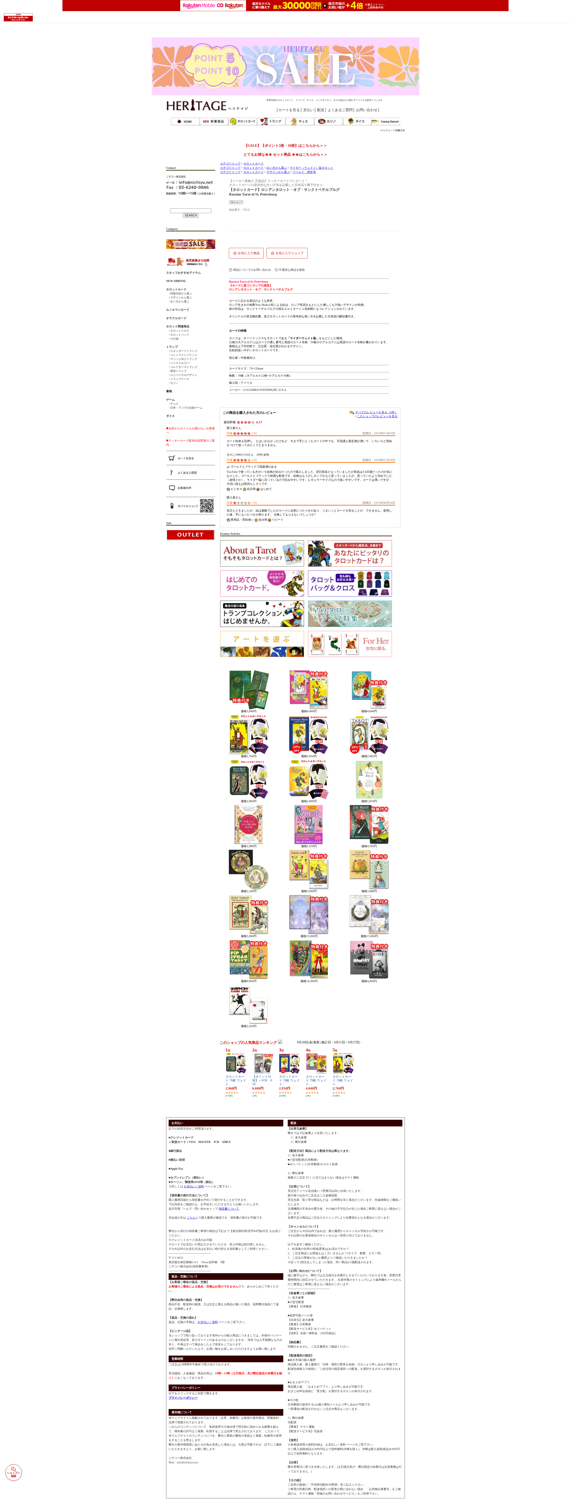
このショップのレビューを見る (377, 416)
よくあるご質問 (340, 110)
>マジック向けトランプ (181, 359)
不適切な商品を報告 (292, 269)
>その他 (172, 338)
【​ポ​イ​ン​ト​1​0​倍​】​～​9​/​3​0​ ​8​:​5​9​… (262, 1080)
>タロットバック (177, 334)
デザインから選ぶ (278, 172)
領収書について (229, 1208)
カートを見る (289, 110)
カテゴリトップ (230, 163)
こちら (191, 1217)
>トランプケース (177, 379)
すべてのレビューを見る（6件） (376, 412)
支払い (308, 110)
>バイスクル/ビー (178, 363)
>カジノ (172, 383)
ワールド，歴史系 (304, 172)
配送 (320, 110)
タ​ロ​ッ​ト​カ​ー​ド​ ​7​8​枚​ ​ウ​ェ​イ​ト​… (236, 1080)
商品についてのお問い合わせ (252, 269)
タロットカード (253, 163)
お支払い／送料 (194, 1186)
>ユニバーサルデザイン (181, 375)
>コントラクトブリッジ (181, 355)
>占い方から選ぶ (177, 301)
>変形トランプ (176, 371)
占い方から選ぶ (277, 167)
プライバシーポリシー (183, 1397)
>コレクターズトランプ (181, 367)
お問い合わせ (366, 110)
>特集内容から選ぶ (179, 293)
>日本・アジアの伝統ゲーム (184, 407)
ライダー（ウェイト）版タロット (311, 167)
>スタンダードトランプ (181, 351)
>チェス (172, 403)
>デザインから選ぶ (179, 297)
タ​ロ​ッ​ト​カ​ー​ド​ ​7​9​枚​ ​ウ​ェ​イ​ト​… (316, 1080)
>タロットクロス (177, 330)
